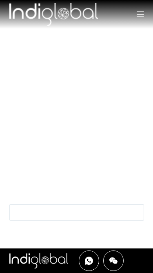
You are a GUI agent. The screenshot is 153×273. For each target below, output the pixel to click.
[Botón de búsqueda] (136, 212)
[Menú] (140, 14)
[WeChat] (113, 260)
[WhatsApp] (89, 260)
